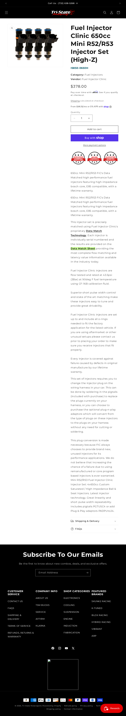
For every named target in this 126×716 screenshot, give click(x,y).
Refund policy (70, 706)
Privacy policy (86, 706)
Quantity (75, 112)
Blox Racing (100, 615)
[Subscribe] (87, 572)
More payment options (94, 145)
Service (41, 612)
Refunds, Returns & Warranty (21, 634)
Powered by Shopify (51, 706)
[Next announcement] (120, 3)
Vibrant (97, 629)
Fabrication (72, 632)
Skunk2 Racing (101, 601)
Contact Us (15, 601)
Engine (68, 618)
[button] (6, 12)
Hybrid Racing (101, 622)
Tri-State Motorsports (32, 706)
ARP (94, 635)
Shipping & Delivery (14, 617)
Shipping (75, 101)
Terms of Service (19, 626)
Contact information (73, 709)
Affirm (40, 618)
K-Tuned (97, 608)
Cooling (69, 605)
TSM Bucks (42, 605)
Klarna (40, 625)
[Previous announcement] (6, 3)
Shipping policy (53, 709)
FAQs (11, 608)
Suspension (71, 612)
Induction (70, 625)
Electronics (72, 598)
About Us (42, 598)
